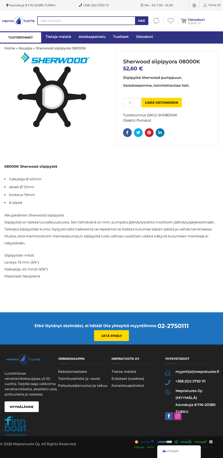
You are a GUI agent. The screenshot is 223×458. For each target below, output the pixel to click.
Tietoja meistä (58, 37)
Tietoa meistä (124, 372)
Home (9, 48)
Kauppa (25, 48)
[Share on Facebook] (127, 132)
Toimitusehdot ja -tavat (79, 379)
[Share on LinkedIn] (160, 132)
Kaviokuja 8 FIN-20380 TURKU (32, 5)
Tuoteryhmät (20, 37)
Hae (141, 21)
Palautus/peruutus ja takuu (83, 386)
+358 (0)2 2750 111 (95, 5)
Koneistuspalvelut (128, 386)
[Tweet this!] (138, 132)
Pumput (144, 120)
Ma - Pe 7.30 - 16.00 (158, 5)
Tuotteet (121, 37)
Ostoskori (196, 20)
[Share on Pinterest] (149, 132)
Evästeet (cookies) (128, 379)
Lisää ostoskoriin (161, 103)
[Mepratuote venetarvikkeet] (18, 20)
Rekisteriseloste (72, 372)
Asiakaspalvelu (92, 37)
